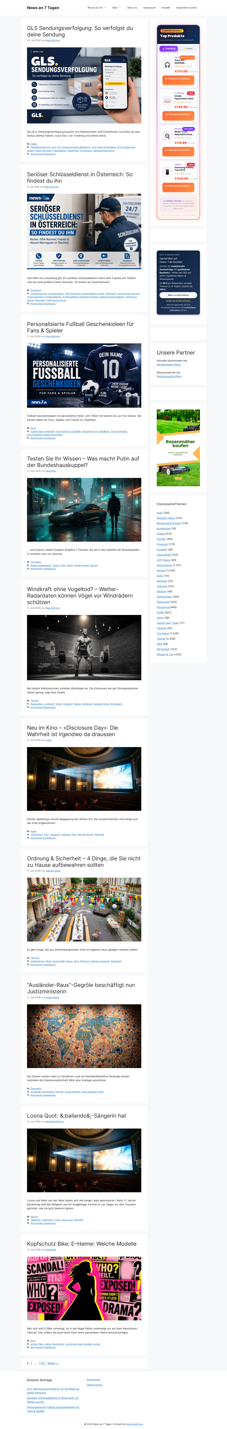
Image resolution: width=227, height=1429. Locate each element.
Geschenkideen (119, 431)
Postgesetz (86, 150)
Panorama (163, 607)
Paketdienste (59, 150)
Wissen (94, 565)
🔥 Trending (168, 48)
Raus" (101, 1091)
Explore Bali (59, 961)
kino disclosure (85, 834)
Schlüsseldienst (53, 297)
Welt (114, 7)
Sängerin (78, 1220)
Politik (160, 612)
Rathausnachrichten (169, 376)
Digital (34, 144)
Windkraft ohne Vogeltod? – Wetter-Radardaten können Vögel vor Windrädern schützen (80, 595)
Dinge (48, 961)
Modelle (88, 1344)
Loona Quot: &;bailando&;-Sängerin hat (76, 1115)
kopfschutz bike (73, 1344)
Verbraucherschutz (57, 300)
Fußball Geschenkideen (43, 431)
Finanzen (162, 544)
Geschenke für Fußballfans (96, 431)
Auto (33, 1340)
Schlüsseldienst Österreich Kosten (80, 297)
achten (34, 1344)
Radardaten (36, 704)
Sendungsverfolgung (104, 150)
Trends (161, 638)
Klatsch (34, 1216)
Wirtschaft (163, 649)
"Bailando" (36, 1220)
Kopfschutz (58, 1344)
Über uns (132, 7)
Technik (35, 700)
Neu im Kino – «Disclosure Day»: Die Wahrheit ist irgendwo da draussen (72, 730)
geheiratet (47, 1220)
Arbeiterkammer (39, 293)
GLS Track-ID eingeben (104, 147)
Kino (74, 834)
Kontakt (166, 7)
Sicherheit (116, 961)
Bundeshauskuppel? (41, 565)
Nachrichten (164, 596)
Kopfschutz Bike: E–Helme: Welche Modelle (82, 1243)
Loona (57, 1220)
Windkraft (87, 704)
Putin (63, 565)
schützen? (49, 704)
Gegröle (59, 1091)
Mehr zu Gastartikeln (178, 295)
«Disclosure (37, 834)
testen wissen (82, 565)
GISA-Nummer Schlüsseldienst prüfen (84, 293)
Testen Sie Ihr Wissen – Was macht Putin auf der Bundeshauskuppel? (83, 461)
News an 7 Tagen (43, 7)
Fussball (162, 549)
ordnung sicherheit (100, 961)
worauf (96, 1344)
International (164, 565)
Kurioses (162, 581)
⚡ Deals (188, 48)
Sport (33, 428)
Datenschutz (94, 1384)
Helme (47, 1344)
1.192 (42, 1363)
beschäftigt (48, 1091)
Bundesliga (163, 528)
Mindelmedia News (169, 364)
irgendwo (66, 834)
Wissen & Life (95, 7)
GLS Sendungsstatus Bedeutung (74, 147)
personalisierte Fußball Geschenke (45, 434)
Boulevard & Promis (169, 523)
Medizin (161, 591)
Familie (161, 539)
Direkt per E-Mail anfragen (178, 300)
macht (56, 565)
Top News (36, 562)
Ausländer (36, 1091)
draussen (55, 834)
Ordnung (84, 961)
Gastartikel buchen (186, 7)
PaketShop (73, 150)
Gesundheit (164, 554)
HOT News (163, 560)
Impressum (149, 7)
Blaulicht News (166, 518)
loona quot (67, 1220)
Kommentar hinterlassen (43, 154)
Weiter (53, 1363)
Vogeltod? (68, 704)
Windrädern (116, 704)
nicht (76, 961)
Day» (46, 834)
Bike (41, 1344)
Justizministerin (73, 1091)
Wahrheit (99, 834)
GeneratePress (135, 1424)
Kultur (33, 831)
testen (70, 565)
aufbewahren (37, 961)
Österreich (36, 290)
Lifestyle (35, 957)
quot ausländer (89, 1091)
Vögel (58, 704)
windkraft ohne (101, 704)
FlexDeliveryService (40, 147)
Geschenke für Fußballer (68, 431)
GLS (54, 147)
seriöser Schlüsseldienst (111, 297)
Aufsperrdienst (56, 293)
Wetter (77, 704)
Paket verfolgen (43, 150)
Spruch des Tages (168, 623)
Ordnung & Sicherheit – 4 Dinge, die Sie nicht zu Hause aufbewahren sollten (84, 861)
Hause (69, 961)
